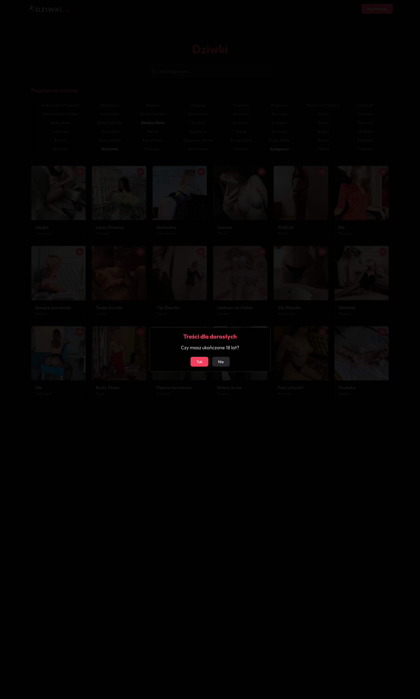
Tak (199, 361)
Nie (221, 361)
